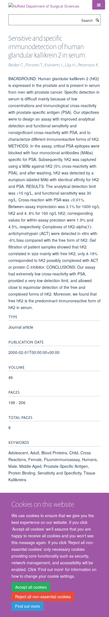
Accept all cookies (31, 587)
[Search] (97, 20)
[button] (98, 5)
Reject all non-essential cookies (43, 596)
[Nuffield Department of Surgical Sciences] (43, 4)
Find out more (27, 606)
